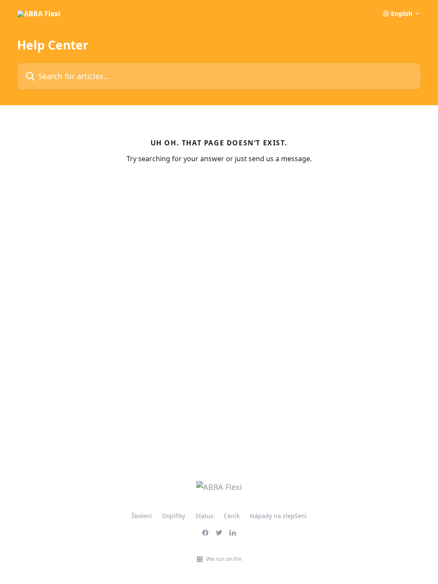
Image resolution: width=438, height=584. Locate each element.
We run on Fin (224, 559)
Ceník (232, 516)
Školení (141, 516)
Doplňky (173, 516)
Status (204, 516)
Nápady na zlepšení (278, 516)
